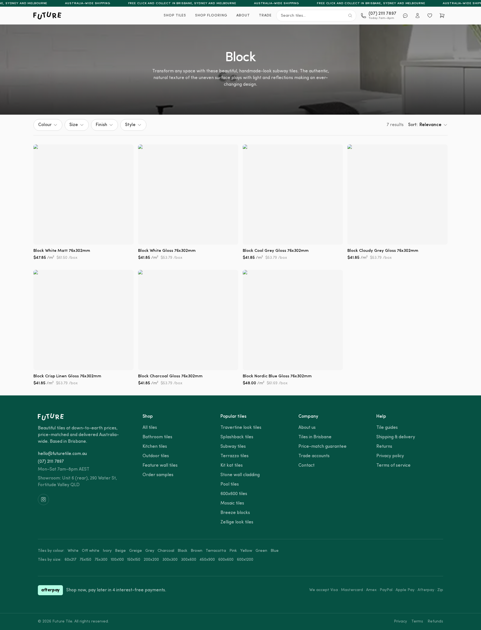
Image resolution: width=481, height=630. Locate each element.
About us (307, 427)
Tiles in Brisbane (315, 437)
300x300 (170, 560)
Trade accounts (314, 456)
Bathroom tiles (157, 437)
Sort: (424, 125)
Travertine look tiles (240, 427)
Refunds (435, 621)
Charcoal (166, 551)
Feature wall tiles (160, 465)
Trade (265, 15)
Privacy (400, 621)
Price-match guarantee (322, 446)
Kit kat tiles (231, 465)
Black (182, 551)
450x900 (207, 560)
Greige (135, 551)
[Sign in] (417, 15)
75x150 (85, 560)
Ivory (107, 551)
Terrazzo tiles (234, 456)
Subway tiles (233, 446)
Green (261, 551)
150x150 (133, 560)
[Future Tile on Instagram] (43, 499)
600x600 (226, 560)
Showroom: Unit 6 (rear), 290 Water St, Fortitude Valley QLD (77, 481)
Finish (101, 125)
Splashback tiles (236, 437)
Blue (275, 551)
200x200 (151, 560)
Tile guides (387, 427)
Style (130, 125)
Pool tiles (229, 484)
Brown (196, 551)
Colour (44, 125)
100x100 (117, 560)
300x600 (188, 560)
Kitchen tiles (155, 446)
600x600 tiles (233, 494)
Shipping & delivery (395, 437)
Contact (306, 465)
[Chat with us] (405, 15)
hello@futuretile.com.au (62, 454)
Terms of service (393, 465)
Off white (90, 551)
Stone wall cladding (240, 475)
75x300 (101, 560)
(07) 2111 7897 (51, 461)
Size (73, 125)
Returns (384, 446)
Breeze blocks (235, 513)
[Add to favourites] (125, 153)
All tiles (150, 427)
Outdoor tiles (156, 456)
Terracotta (216, 551)
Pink (233, 551)
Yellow (246, 551)
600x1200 (245, 560)
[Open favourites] (429, 15)
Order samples (158, 475)
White (73, 551)
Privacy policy (390, 456)
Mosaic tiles (232, 503)
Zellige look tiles (236, 522)
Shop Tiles (175, 15)
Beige (120, 551)
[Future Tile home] (47, 15)
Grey (149, 551)
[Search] (350, 15)
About (243, 15)
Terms (417, 621)
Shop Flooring (211, 15)
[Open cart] (442, 15)
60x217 (70, 560)
